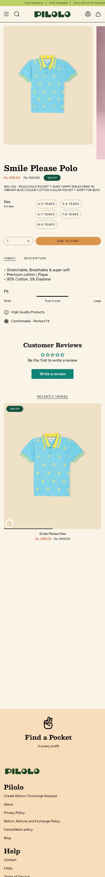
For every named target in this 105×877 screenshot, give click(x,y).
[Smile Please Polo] (52, 466)
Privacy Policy (14, 813)
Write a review (53, 374)
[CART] (98, 14)
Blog (7, 838)
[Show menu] (6, 14)
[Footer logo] (22, 771)
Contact (10, 860)
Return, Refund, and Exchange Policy (32, 821)
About (8, 804)
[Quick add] (9, 523)
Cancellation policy (18, 829)
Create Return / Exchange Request (30, 796)
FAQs (8, 868)
